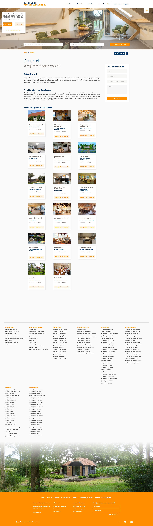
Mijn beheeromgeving (79, 509)
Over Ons (91, 4)
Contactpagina (37, 512)
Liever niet (19, 24)
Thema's (79, 4)
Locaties (68, 4)
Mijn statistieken (77, 511)
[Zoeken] (108, 4)
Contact (101, 4)
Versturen (116, 98)
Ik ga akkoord (7, 24)
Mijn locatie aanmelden (79, 506)
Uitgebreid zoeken (119, 44)
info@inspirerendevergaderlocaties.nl (41, 506)
